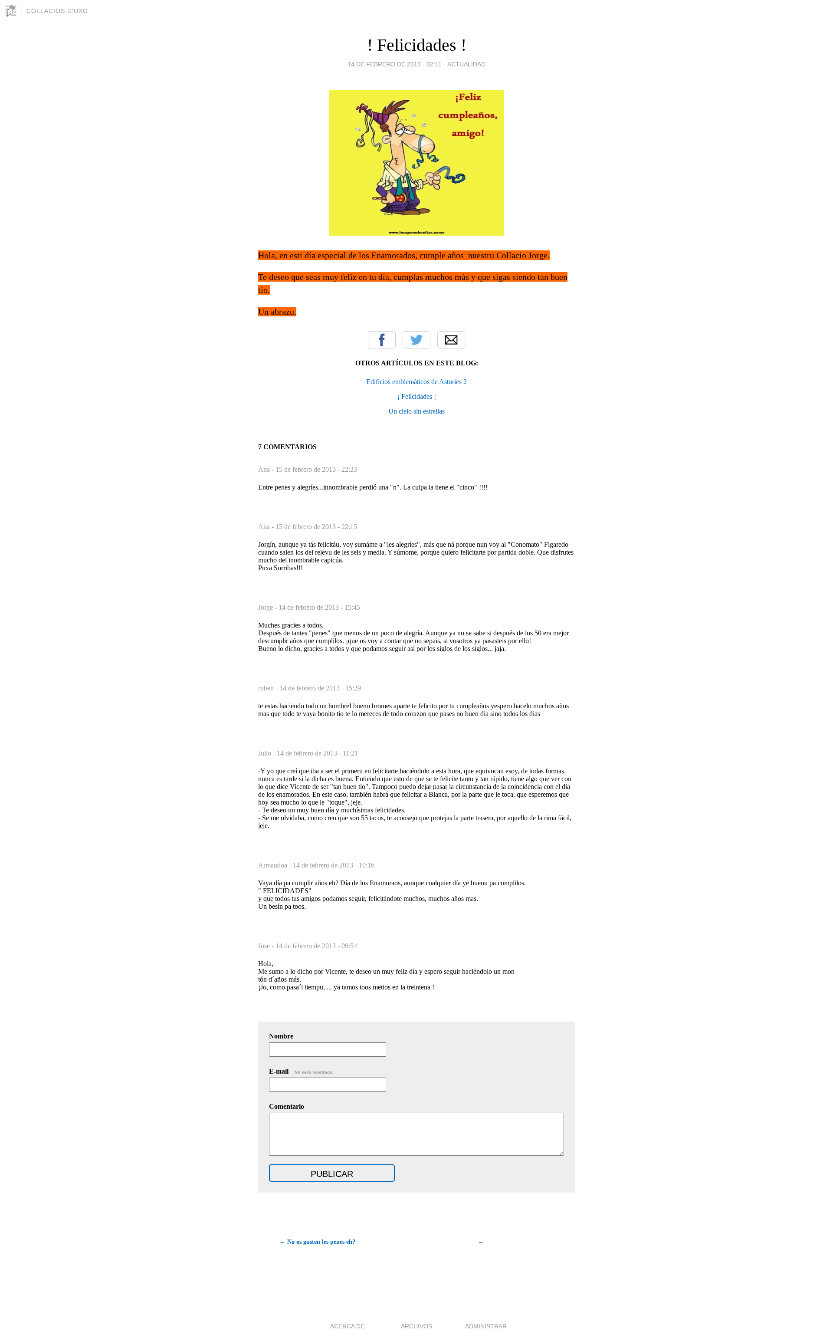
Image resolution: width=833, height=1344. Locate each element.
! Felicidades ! (416, 45)
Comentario (286, 1106)
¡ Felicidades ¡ (416, 396)
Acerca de (347, 1326)
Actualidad (466, 64)
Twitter (416, 339)
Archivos (416, 1326)
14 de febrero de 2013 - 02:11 (395, 64)
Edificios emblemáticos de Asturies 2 (416, 381)
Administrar (486, 1326)
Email (451, 339)
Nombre (281, 1036)
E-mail (301, 1071)
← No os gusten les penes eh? (317, 1242)
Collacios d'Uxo (57, 10)
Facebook (382, 339)
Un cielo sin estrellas (416, 411)
